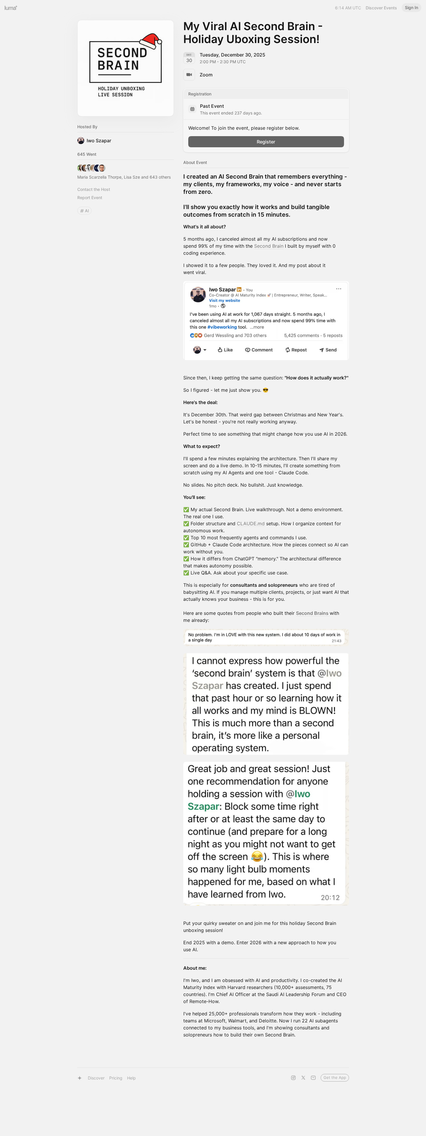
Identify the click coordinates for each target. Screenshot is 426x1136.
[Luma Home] (11, 8)
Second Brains (313, 613)
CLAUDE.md (251, 523)
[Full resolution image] (266, 320)
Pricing (115, 1077)
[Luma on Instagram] (293, 1078)
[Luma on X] (303, 1078)
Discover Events (381, 7)
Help (131, 1077)
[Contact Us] (313, 1078)
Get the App (335, 1077)
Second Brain (268, 246)
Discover (96, 1077)
